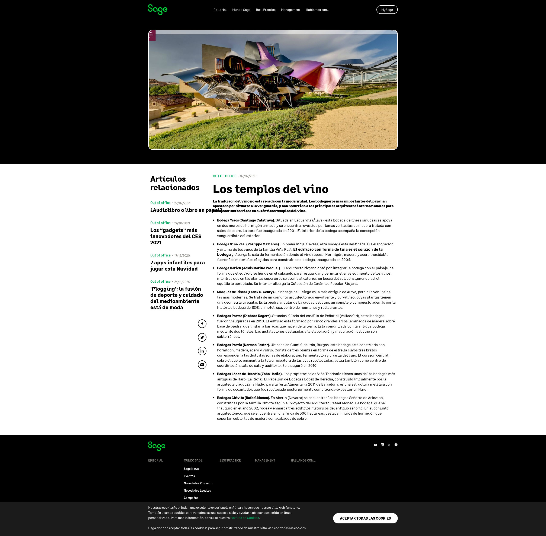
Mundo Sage (241, 9)
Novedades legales (197, 490)
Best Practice (266, 9)
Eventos (189, 476)
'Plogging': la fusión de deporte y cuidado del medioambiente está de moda (176, 297)
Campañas (191, 498)
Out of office (224, 176)
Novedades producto (198, 483)
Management (290, 9)
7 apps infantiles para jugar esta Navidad (177, 265)
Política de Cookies (244, 518)
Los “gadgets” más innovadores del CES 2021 (175, 236)
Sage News (191, 468)
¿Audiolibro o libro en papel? (178, 210)
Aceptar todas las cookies (365, 518)
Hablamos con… (318, 9)
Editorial (220, 9)
